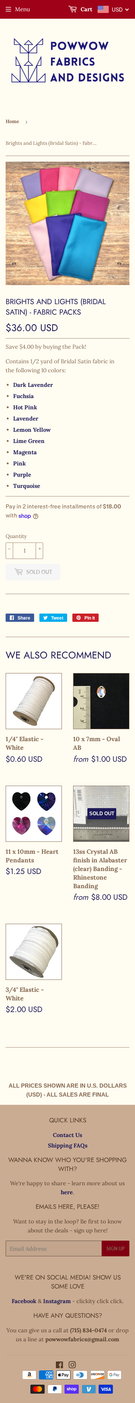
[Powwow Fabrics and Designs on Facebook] (59, 1365)
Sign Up (115, 1248)
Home (12, 121)
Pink (19, 463)
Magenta (25, 452)
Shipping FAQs (67, 1145)
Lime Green (29, 440)
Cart (85, 9)
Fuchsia (23, 396)
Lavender (25, 418)
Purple (22, 474)
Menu (22, 9)
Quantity (16, 536)
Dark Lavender (33, 384)
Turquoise (26, 485)
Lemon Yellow (32, 429)
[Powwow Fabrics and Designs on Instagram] (72, 1365)
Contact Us (67, 1134)
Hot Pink (25, 407)
